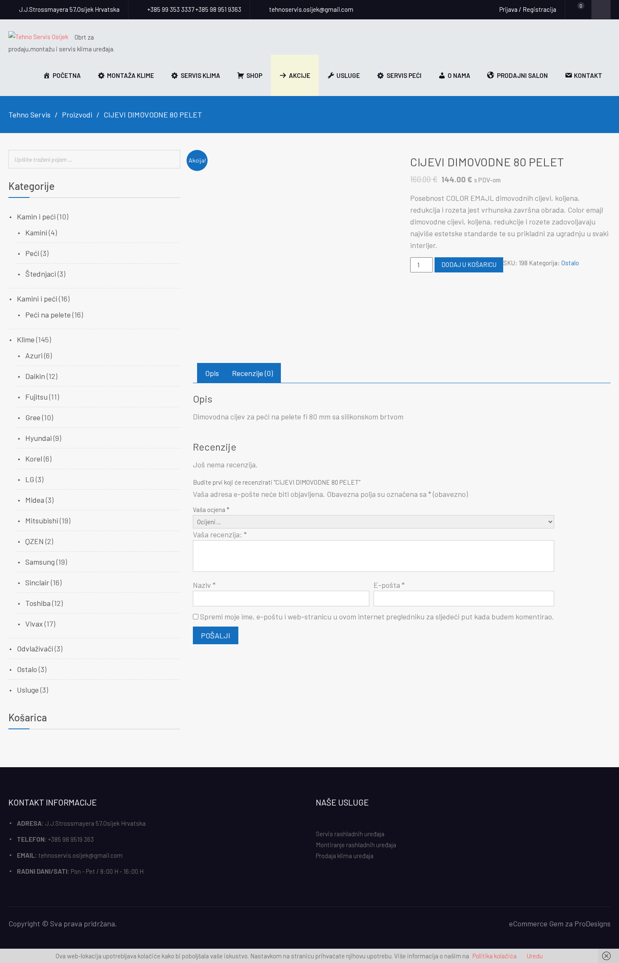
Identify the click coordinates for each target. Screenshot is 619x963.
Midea (34, 499)
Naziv (204, 585)
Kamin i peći (36, 216)
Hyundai (38, 438)
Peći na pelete (48, 314)
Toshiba (38, 603)
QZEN (34, 541)
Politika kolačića (494, 956)
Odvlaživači (35, 648)
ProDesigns (592, 923)
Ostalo (570, 263)
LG (29, 479)
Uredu (535, 956)
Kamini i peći (37, 298)
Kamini (36, 232)
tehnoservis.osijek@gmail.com (80, 855)
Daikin (35, 376)
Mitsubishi (41, 520)
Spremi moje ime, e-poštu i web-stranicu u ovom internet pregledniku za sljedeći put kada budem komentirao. (377, 616)
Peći (32, 253)
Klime (26, 339)
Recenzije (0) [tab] (252, 373)
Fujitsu (36, 396)
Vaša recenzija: (220, 534)
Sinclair (37, 582)
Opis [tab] (212, 373)
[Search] (171, 159)
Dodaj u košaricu (468, 264)
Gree (32, 417)
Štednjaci (40, 273)
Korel (33, 458)
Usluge (28, 689)
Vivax (34, 623)
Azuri (34, 355)
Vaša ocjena (211, 509)
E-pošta (389, 585)
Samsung (40, 561)
